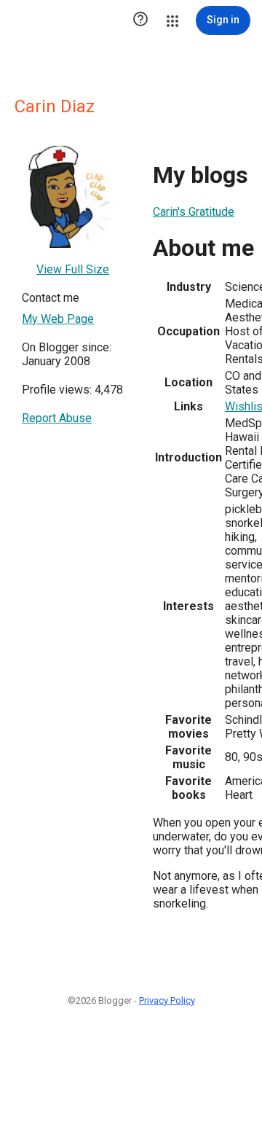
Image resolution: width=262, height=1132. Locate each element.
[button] (140, 20)
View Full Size (72, 269)
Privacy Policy (167, 1000)
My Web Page (58, 319)
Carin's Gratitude (193, 212)
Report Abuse (57, 418)
